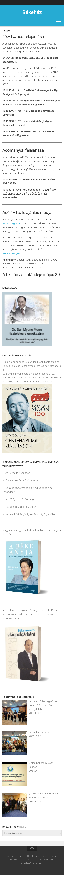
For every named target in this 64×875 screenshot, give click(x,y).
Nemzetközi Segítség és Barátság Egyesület (30, 514)
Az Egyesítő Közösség (17, 472)
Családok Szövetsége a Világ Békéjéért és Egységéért (27, 489)
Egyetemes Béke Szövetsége (22, 480)
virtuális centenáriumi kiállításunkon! (33, 381)
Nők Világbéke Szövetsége (20, 499)
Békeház (32, 12)
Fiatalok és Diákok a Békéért (20, 506)
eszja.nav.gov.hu (11, 223)
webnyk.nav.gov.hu (12, 253)
